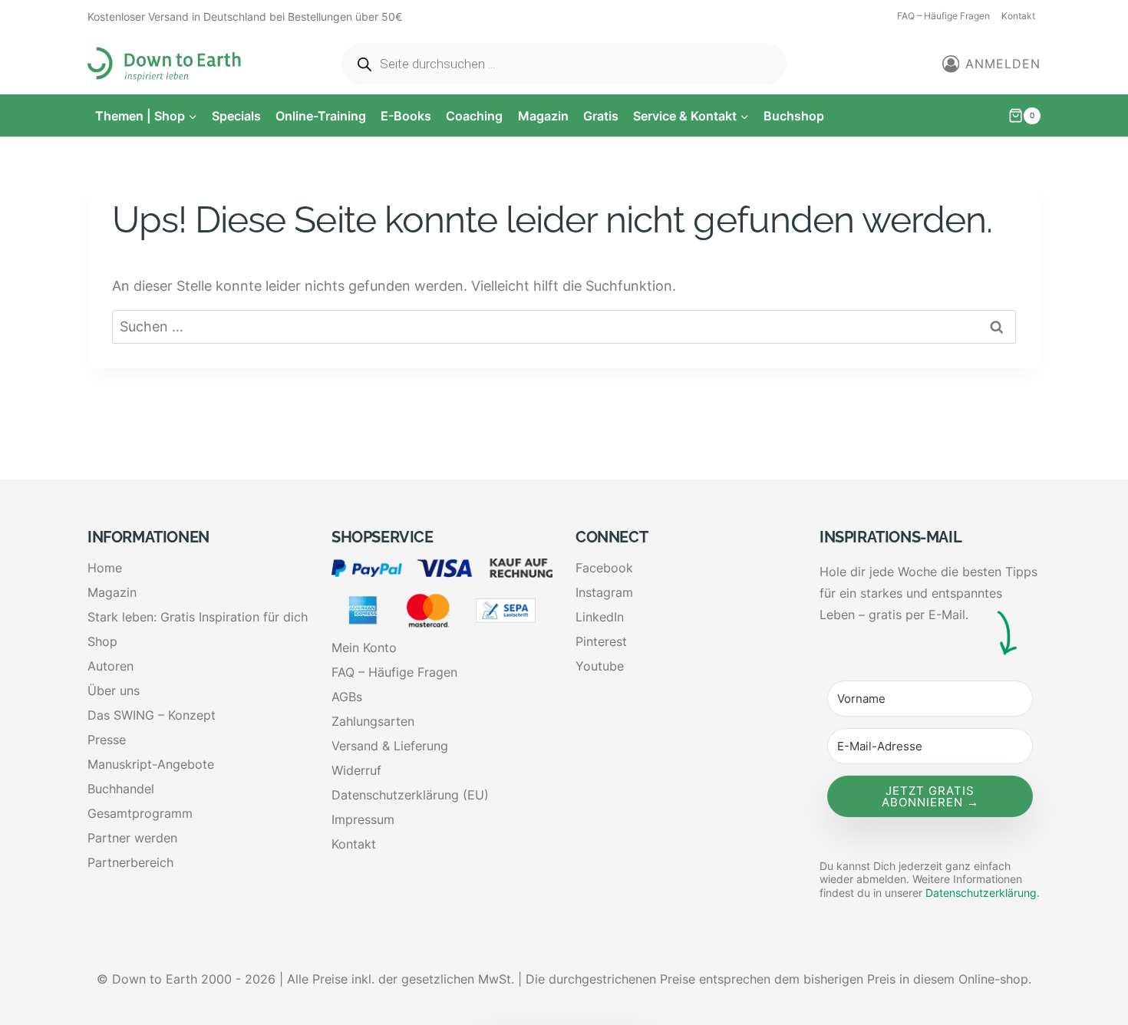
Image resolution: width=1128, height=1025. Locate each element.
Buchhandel (120, 788)
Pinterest (601, 641)
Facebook (604, 567)
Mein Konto (364, 647)
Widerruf (356, 770)
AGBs (346, 696)
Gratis (600, 116)
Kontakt (1018, 15)
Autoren (110, 666)
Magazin (543, 116)
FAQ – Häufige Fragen (943, 15)
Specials (236, 116)
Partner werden (132, 837)
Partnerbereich (130, 862)
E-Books (406, 116)
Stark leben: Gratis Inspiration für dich (197, 617)
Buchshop (794, 116)
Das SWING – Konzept (151, 715)
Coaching (474, 116)
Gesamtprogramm (140, 813)
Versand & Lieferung (389, 745)
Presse (106, 739)
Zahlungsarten (372, 721)
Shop (102, 641)
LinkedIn (600, 617)
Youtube (600, 666)
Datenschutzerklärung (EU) (410, 795)
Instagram (604, 592)
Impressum (362, 819)
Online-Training (320, 116)
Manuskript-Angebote (150, 764)
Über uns (113, 690)
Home (104, 567)
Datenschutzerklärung (981, 892)
